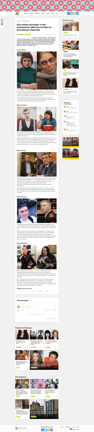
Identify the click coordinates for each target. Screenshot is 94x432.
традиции (66, 32)
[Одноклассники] (2, 22)
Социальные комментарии (51, 318)
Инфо (52, 13)
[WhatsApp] (46, 291)
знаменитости (26, 21)
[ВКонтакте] (2, 24)
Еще (57, 13)
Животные (37, 13)
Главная (19, 21)
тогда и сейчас (27, 34)
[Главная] (17, 13)
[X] (2, 20)
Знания (43, 13)
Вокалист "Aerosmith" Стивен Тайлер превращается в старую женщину (77, 126)
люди (18, 367)
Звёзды (48, 13)
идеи (65, 70)
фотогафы (48, 396)
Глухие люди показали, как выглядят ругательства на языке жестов (76, 131)
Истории (31, 13)
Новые (18, 309)
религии (32, 396)
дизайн (65, 51)
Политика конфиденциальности (23, 428)
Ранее (27, 309)
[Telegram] (53, 291)
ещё (76, 125)
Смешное (26, 13)
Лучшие (22, 309)
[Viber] (40, 291)
